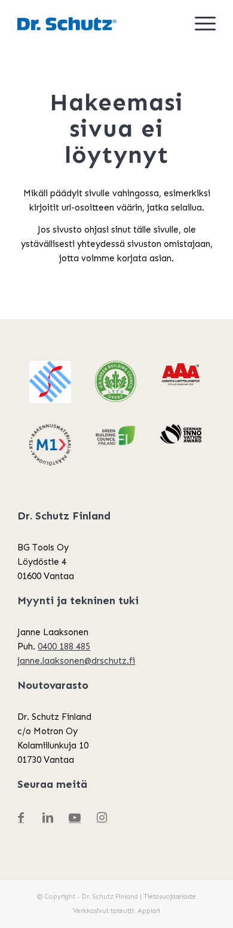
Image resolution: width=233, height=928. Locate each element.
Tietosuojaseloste (169, 897)
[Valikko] (199, 24)
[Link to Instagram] (102, 818)
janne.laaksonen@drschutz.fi (76, 660)
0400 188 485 (64, 646)
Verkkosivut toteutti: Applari (116, 911)
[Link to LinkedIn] (48, 818)
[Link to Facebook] (21, 818)
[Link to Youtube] (75, 818)
